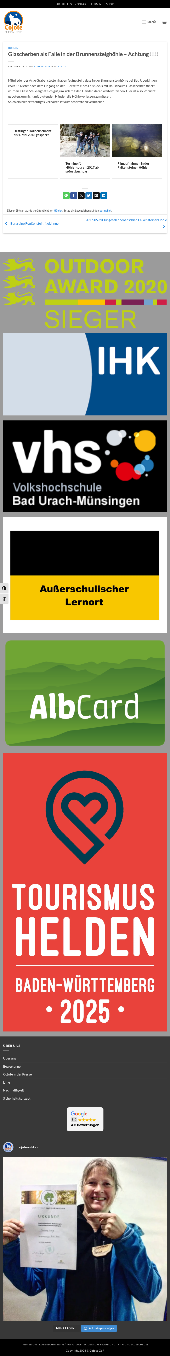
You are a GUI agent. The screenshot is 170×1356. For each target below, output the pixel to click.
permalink (105, 210)
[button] (148, 22)
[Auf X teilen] (81, 195)
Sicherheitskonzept (16, 1098)
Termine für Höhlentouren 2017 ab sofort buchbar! (82, 167)
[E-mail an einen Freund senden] (96, 195)
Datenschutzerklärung (56, 1344)
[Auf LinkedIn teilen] (103, 195)
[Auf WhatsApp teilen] (66, 195)
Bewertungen (12, 1066)
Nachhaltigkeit (13, 1090)
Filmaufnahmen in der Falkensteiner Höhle (133, 165)
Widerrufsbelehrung (100, 1344)
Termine (97, 4)
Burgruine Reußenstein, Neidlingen (35, 223)
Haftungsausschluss (133, 1344)
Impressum (29, 1344)
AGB (79, 1344)
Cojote (61, 66)
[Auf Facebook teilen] (73, 195)
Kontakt (81, 4)
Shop (110, 4)
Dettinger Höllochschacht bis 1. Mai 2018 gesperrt (32, 133)
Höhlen (13, 48)
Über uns (9, 1058)
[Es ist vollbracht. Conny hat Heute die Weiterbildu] (85, 1239)
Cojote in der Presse (17, 1074)
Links (7, 1082)
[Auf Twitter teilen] (88, 195)
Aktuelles (64, 4)
